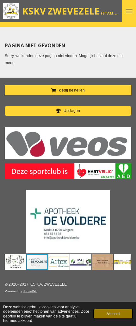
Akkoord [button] (113, 314)
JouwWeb (30, 291)
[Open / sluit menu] (129, 11)
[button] (126, 196)
